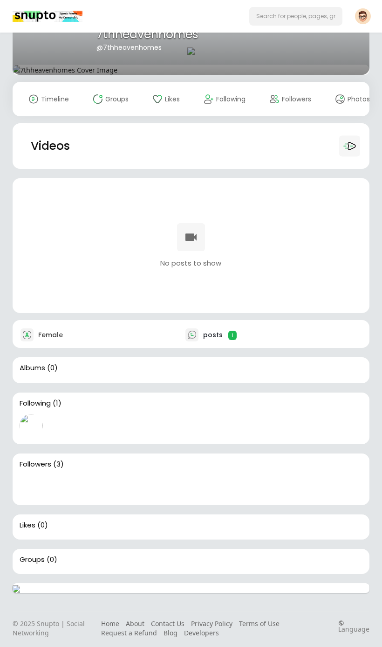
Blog (170, 632)
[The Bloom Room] (61, 486)
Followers (35, 464)
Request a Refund (129, 632)
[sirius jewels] (90, 486)
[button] (295, 16)
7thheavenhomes (147, 34)
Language (353, 629)
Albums (32, 368)
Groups (32, 559)
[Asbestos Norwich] (31, 486)
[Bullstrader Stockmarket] (31, 425)
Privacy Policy (211, 623)
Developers (201, 632)
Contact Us (167, 623)
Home (110, 623)
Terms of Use (259, 623)
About (135, 623)
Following (35, 403)
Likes (27, 525)
